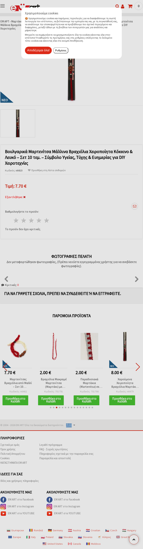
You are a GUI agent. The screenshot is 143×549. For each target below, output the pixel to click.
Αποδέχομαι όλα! (38, 50)
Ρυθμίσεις (60, 50)
